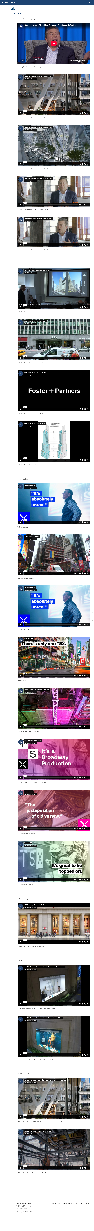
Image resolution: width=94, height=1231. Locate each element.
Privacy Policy (66, 1203)
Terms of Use (56, 1203)
